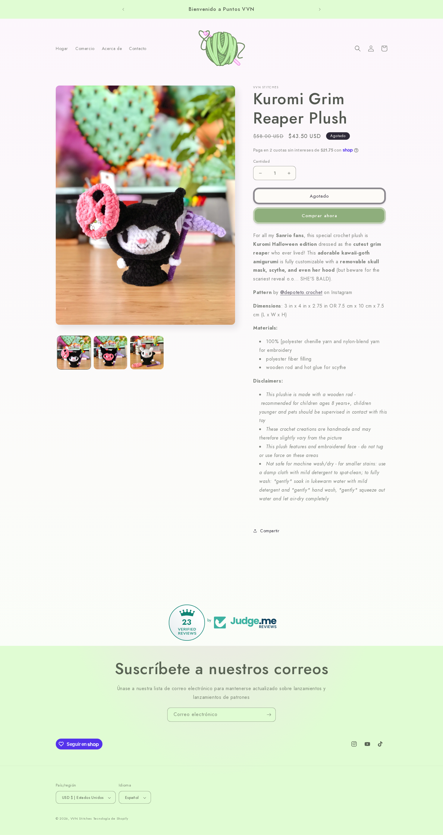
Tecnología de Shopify (110, 818)
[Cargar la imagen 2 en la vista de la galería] (110, 352)
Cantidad (261, 161)
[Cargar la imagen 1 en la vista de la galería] (74, 352)
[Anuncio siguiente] (319, 9)
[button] (357, 48)
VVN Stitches (81, 818)
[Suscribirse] (268, 715)
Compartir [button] (269, 531)
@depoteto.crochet (301, 292)
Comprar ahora (319, 215)
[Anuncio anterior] (123, 9)
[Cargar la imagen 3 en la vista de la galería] (147, 352)
